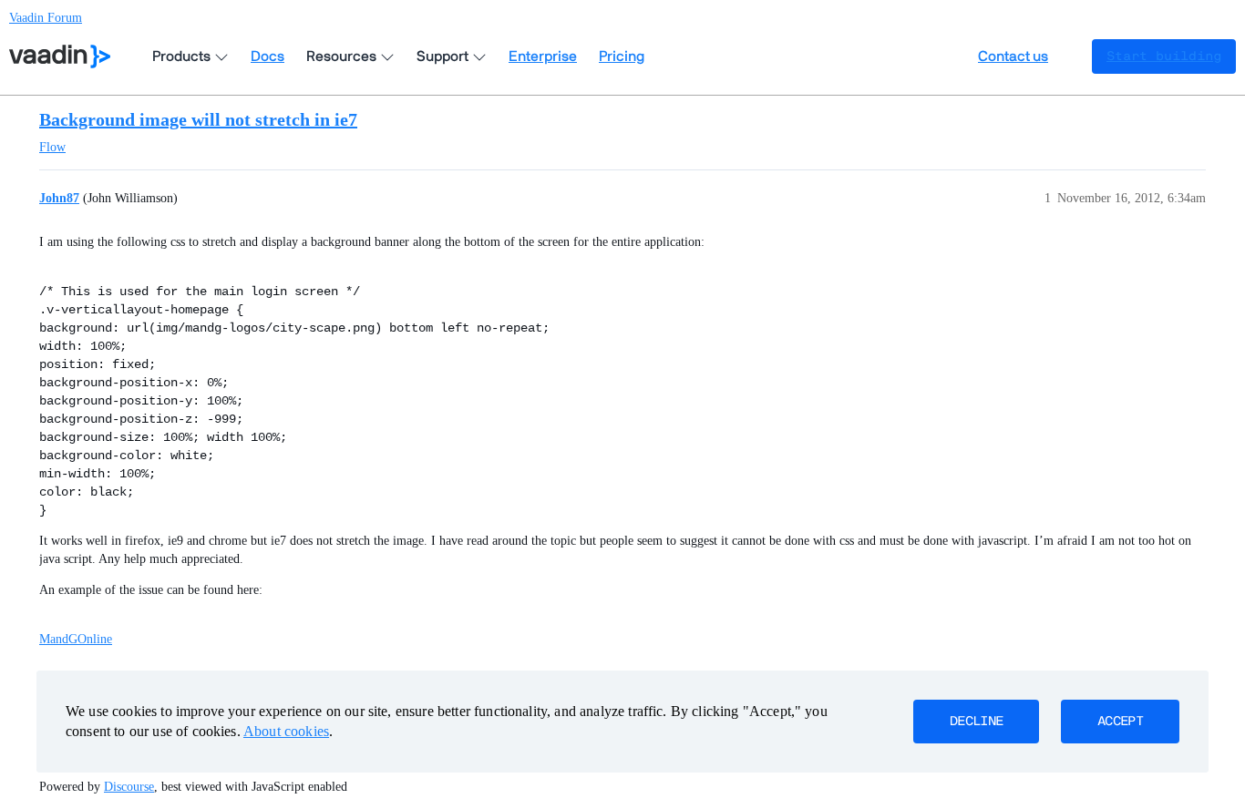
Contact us (1013, 56)
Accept (1120, 721)
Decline (976, 721)
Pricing (621, 56)
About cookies (286, 731)
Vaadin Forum (45, 18)
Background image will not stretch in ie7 (198, 119)
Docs (267, 56)
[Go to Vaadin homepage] (60, 56)
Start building (1163, 56)
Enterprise (543, 56)
